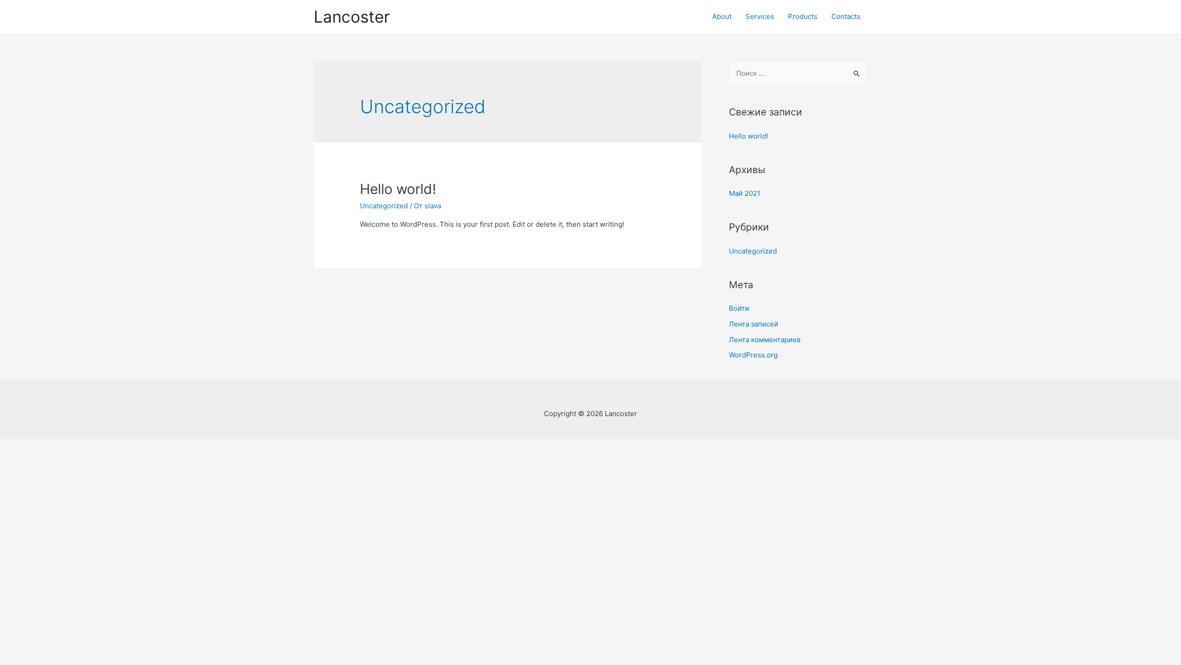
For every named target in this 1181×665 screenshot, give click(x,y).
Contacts (845, 16)
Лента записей (753, 324)
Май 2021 (744, 193)
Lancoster (352, 16)
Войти (739, 308)
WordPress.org (753, 355)
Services (760, 16)
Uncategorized (384, 205)
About (722, 16)
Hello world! (398, 189)
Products (802, 16)
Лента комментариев (764, 339)
